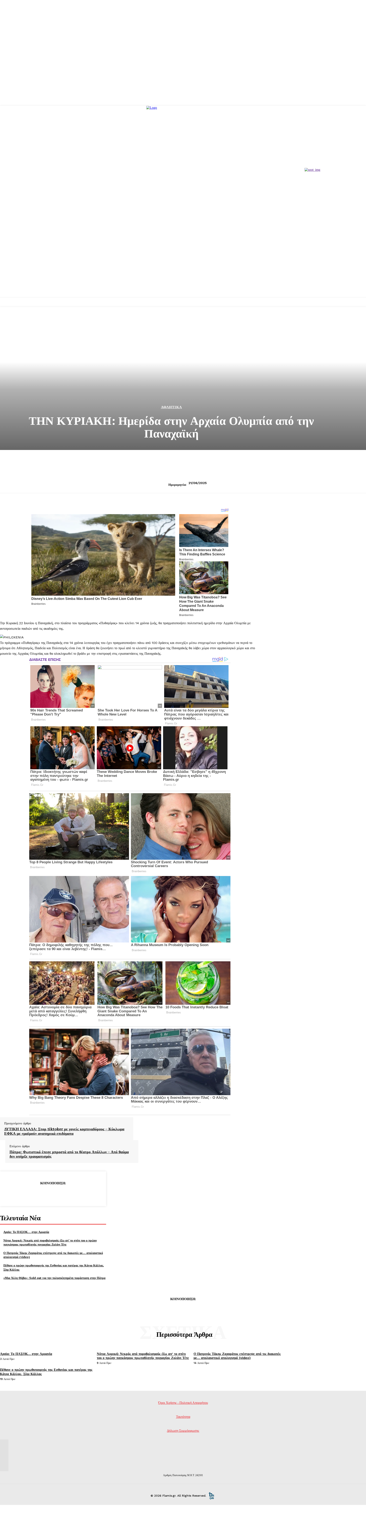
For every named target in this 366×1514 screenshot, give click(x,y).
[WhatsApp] (68, 1194)
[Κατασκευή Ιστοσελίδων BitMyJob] (211, 1495)
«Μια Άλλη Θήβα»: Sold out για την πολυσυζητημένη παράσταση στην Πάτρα (54, 1278)
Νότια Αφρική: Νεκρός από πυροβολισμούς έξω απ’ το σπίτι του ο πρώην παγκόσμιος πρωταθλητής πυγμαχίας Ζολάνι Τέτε (50, 1242)
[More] (83, 1193)
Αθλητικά (171, 407)
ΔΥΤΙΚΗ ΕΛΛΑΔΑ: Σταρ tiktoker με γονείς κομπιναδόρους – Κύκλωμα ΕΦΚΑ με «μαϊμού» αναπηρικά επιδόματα (64, 1131)
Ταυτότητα (183, 1417)
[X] (38, 1194)
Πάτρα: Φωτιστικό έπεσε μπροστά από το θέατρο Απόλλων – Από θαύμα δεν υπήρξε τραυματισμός (69, 1154)
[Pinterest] (53, 1194)
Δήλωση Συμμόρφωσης (183, 1430)
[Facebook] (22, 1194)
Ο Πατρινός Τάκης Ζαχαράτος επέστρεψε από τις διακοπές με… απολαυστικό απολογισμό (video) (237, 1356)
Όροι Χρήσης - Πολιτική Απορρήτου (183, 1403)
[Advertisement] (183, 265)
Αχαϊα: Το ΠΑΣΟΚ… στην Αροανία (26, 1232)
